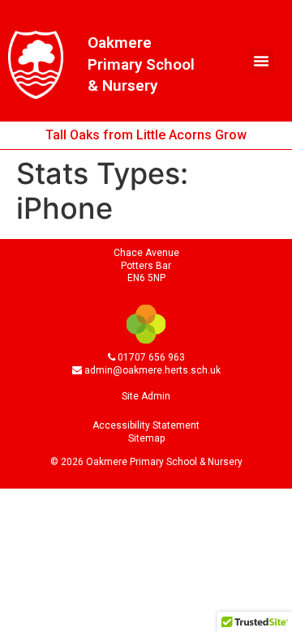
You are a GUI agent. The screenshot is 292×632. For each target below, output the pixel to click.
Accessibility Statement (146, 425)
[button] (261, 61)
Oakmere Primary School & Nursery (141, 64)
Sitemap (146, 438)
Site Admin (146, 396)
